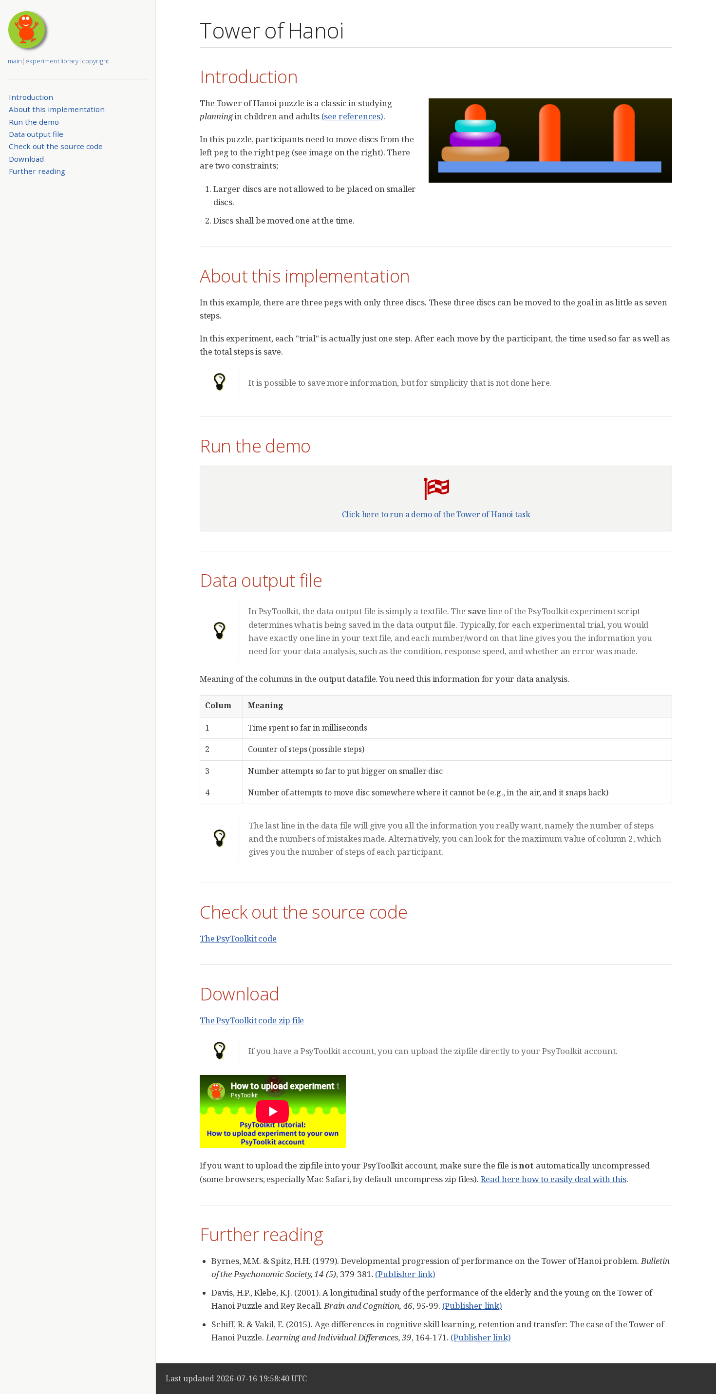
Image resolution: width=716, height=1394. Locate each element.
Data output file (36, 134)
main (15, 61)
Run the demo (34, 122)
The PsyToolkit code (238, 938)
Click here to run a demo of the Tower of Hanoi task (436, 514)
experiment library (51, 61)
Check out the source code (56, 146)
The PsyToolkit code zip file (252, 1020)
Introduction (31, 97)
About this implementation (57, 109)
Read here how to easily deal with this (554, 1179)
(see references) (352, 116)
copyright (95, 61)
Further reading (37, 171)
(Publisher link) (405, 1274)
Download (26, 159)
